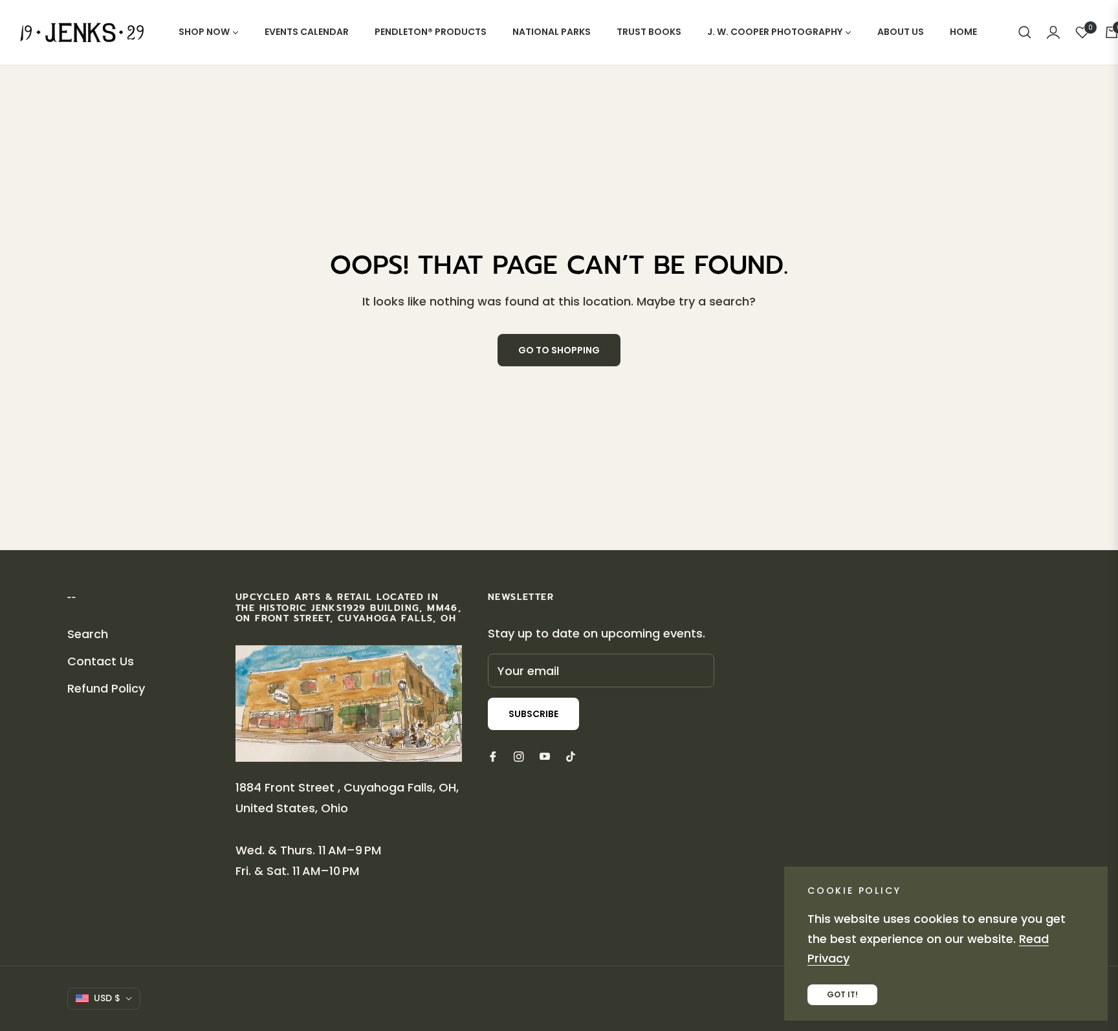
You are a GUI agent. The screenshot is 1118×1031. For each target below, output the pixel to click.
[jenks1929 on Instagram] (519, 756)
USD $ (107, 998)
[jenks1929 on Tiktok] (573, 756)
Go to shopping (559, 350)
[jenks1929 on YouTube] (545, 756)
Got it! (842, 994)
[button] (1025, 32)
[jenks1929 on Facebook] (493, 756)
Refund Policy (106, 688)
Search (87, 634)
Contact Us (100, 661)
